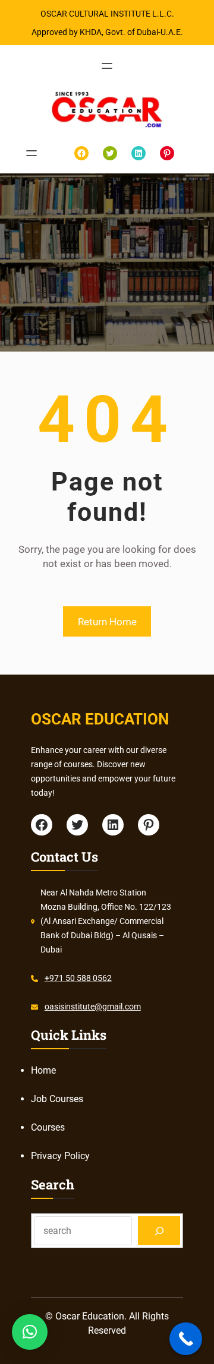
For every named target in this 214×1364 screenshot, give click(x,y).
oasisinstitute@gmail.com (93, 1006)
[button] (30, 1332)
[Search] (159, 1230)
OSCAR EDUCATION (100, 719)
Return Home (107, 622)
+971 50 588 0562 (78, 978)
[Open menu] (107, 66)
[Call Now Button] (185, 1338)
